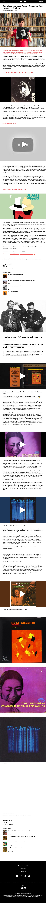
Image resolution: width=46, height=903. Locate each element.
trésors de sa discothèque (17, 346)
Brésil (16, 53)
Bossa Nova (5, 815)
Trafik (21, 893)
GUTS (30, 258)
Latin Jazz (29, 815)
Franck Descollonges (8, 10)
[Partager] (3, 266)
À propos (23, 868)
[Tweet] (7, 266)
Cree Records (36, 246)
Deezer (6, 548)
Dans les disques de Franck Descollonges (19, 258)
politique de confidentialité (26, 895)
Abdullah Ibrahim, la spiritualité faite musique (22, 254)
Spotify (23, 251)
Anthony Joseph (40, 66)
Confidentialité (23, 866)
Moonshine (28, 893)
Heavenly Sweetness (36, 258)
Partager (41, 1)
